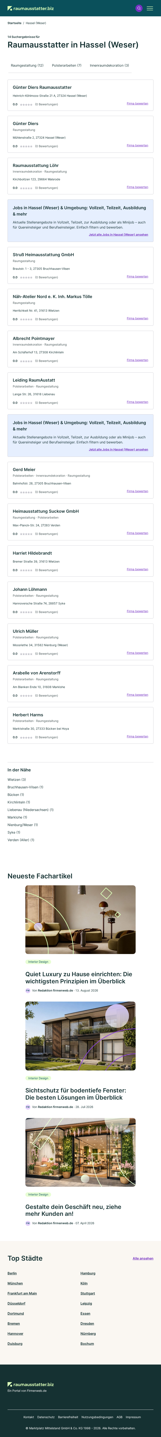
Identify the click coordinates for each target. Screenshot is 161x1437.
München (15, 1283)
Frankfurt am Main (22, 1293)
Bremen (14, 1323)
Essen (85, 1313)
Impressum (133, 1417)
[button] (139, 8)
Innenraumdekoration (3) (109, 65)
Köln (84, 1283)
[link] (80, 95)
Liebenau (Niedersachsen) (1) (31, 810)
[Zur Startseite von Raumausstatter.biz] (31, 8)
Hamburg (87, 1273)
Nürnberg (88, 1333)
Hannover (15, 1333)
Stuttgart (87, 1293)
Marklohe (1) (17, 817)
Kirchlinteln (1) (19, 802)
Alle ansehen (143, 1258)
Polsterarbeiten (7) (67, 65)
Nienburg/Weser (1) (23, 825)
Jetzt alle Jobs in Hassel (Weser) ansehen (118, 234)
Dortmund (16, 1313)
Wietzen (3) (17, 779)
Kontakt (28, 1417)
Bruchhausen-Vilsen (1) (25, 787)
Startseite (14, 23)
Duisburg (15, 1343)
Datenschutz (46, 1417)
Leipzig (86, 1303)
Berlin (12, 1273)
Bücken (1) (16, 795)
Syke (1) (14, 832)
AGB (119, 1417)
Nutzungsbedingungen (97, 1417)
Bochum (87, 1343)
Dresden (87, 1323)
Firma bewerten (137, 103)
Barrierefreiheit (68, 1417)
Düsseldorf (16, 1303)
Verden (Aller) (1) (21, 840)
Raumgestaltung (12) (27, 65)
